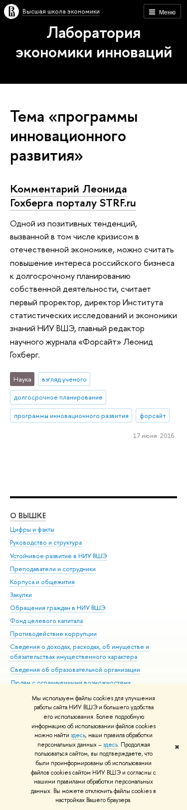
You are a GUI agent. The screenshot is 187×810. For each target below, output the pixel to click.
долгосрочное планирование (58, 397)
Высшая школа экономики (61, 10)
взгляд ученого (64, 379)
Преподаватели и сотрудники (53, 569)
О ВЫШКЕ (28, 515)
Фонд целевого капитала (46, 620)
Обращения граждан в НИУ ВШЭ (58, 608)
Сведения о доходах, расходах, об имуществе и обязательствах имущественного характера (79, 651)
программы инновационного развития (71, 415)
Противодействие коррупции (53, 633)
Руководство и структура (46, 542)
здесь (78, 735)
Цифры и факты (32, 529)
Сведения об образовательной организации (75, 669)
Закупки (21, 595)
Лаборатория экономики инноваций (93, 41)
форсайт (153, 415)
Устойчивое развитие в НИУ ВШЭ (58, 556)
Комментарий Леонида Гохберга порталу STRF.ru (73, 195)
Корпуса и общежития (42, 582)
